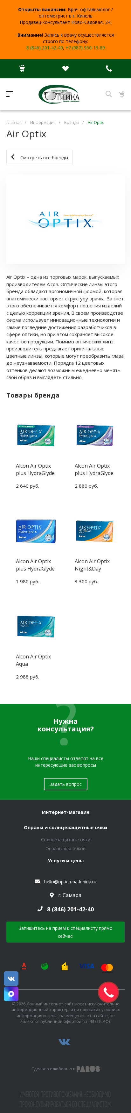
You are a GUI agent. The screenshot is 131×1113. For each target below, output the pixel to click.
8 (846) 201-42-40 (44, 48)
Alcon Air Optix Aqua (33, 660)
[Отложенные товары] (65, 68)
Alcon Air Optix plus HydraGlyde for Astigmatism (35, 469)
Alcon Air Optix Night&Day (92, 565)
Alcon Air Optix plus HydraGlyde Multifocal (94, 469)
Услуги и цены (66, 861)
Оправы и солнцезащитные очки (65, 827)
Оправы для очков (65, 848)
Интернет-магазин (65, 812)
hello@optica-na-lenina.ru (70, 882)
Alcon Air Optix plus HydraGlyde (35, 565)
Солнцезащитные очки (65, 840)
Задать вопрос (66, 784)
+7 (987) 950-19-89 (85, 48)
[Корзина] (22, 68)
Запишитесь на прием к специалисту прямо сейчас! (66, 932)
